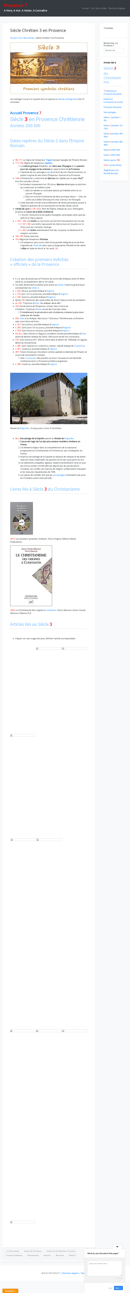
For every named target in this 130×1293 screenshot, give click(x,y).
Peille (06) (37, 245)
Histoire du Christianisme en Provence (61, 1251)
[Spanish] (115, 31)
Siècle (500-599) (112, 149)
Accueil (85, 8)
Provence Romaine (112, 107)
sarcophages (59, 475)
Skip (110, 1288)
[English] (105, 31)
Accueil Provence (25, 112)
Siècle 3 (61, 284)
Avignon (67, 327)
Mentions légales (117, 8)
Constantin (51, 610)
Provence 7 (15, 5)
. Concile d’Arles (113, 165)
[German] (111, 31)
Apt (48, 172)
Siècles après (112, 160)
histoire (48, 1255)
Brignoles (24, 428)
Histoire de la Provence (33, 1251)
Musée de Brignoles (67, 99)
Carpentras (79, 345)
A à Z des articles (99, 8)
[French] (108, 31)
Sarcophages (110, 112)
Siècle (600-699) (112, 155)
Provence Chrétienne (14, 1255)
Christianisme (33, 1255)
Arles (36, 303)
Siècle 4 (35, 287)
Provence (60, 1255)
